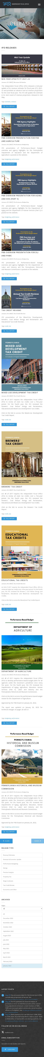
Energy (5, 868)
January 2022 (7, 966)
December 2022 (8, 918)
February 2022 (7, 961)
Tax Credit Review (8, 885)
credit (6, 326)
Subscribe (11, 1049)
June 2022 (6, 944)
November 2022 (8, 923)
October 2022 (7, 927)
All (4, 914)
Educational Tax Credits (15, 580)
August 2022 (7, 935)
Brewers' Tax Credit (12, 487)
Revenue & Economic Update (12, 859)
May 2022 (6, 948)
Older (7, 841)
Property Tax (7, 877)
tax (10, 326)
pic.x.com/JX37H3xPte (11, 1012)
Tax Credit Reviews (11, 310)
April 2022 (6, 953)
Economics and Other (10, 889)
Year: (3, 906)
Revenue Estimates (9, 855)
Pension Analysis (8, 872)
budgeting (8, 159)
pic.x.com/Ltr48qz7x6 (31, 1021)
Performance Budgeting (10, 864)
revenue (13, 102)
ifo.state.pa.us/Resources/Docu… (15, 999)
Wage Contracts (8, 881)
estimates (8, 102)
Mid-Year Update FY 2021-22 (16, 79)
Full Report (11, 106)
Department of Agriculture (16, 671)
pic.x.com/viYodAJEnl (31, 999)
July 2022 (6, 940)
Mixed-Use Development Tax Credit (20, 392)
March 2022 (6, 957)
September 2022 (8, 931)
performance (15, 159)
